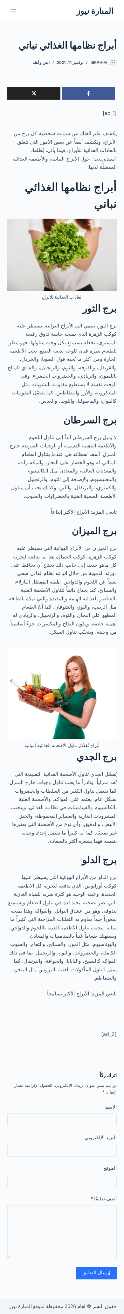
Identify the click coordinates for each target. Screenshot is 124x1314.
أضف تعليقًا (103, 1199)
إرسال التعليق (96, 1273)
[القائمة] (13, 11)
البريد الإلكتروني (100, 1137)
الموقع (110, 1168)
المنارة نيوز (95, 11)
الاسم (110, 1107)
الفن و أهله (41, 62)
